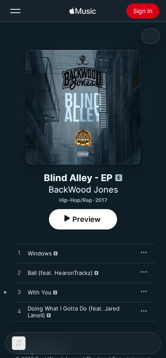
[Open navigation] (15, 11)
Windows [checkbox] (40, 253)
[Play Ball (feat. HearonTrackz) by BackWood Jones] (19, 273)
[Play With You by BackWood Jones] (19, 292)
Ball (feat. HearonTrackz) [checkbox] (60, 272)
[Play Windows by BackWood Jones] (19, 253)
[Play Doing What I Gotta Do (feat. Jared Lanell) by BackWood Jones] (19, 312)
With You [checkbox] (40, 292)
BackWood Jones (83, 190)
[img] (82, 11)
